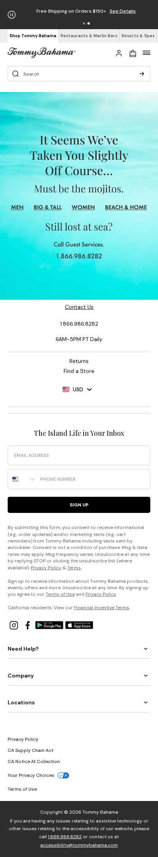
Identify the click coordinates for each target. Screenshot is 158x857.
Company (21, 675)
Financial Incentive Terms (101, 608)
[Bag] (132, 52)
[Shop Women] (84, 207)
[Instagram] (14, 625)
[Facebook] (28, 625)
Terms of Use (60, 594)
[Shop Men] (17, 207)
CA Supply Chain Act (30, 750)
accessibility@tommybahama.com (79, 845)
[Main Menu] (146, 52)
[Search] (141, 73)
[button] (84, 23)
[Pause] (12, 15)
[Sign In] (119, 52)
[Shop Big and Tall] (47, 207)
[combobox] (22, 479)
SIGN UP (79, 505)
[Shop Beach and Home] (126, 207)
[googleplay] (50, 625)
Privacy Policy (46, 568)
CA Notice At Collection (34, 761)
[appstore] (79, 625)
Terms (74, 568)
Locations (21, 702)
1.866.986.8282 (65, 837)
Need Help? (23, 648)
